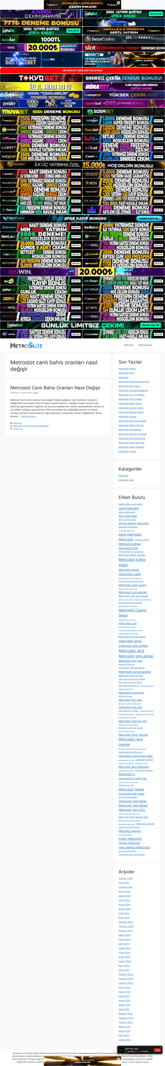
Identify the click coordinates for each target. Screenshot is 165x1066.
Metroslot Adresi (127, 368)
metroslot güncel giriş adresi (132, 679)
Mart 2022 (124, 1035)
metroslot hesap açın (147, 686)
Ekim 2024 (124, 913)
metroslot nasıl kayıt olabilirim (128, 725)
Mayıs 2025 (125, 891)
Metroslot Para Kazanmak (132, 438)
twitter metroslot (129, 842)
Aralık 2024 (124, 904)
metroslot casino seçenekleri (128, 606)
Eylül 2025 (124, 883)
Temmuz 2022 (126, 1018)
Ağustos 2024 (126, 922)
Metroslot (129, 345)
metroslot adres (141, 540)
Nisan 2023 (125, 992)
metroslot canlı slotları (126, 599)
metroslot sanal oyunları (126, 760)
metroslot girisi (130, 641)
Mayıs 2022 (125, 1026)
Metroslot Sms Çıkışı (129, 386)
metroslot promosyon (131, 752)
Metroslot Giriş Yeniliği (130, 399)
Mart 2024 (124, 944)
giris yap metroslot (127, 519)
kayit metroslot (130, 534)
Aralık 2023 (124, 957)
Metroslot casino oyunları (130, 603)
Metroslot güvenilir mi (129, 685)
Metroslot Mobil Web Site (132, 443)
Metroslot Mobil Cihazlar (131, 425)
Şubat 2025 (125, 896)
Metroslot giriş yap (130, 660)
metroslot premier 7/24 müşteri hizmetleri (132, 749)
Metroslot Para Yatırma (133, 734)
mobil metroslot (130, 838)
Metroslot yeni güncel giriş (133, 817)
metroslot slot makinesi (126, 763)
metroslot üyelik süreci (129, 827)
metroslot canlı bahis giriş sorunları (130, 578)
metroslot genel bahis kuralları (128, 633)
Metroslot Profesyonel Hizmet (134, 381)
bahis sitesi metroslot (131, 504)
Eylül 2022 (124, 1009)
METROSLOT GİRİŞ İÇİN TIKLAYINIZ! (82, 70)
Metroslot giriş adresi (136, 656)
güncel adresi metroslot (134, 523)
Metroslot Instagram (131, 692)
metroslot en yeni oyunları (127, 627)
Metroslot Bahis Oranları (132, 555)
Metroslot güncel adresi (135, 671)
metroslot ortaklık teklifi (126, 731)
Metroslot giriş (131, 650)
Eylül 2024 (124, 917)
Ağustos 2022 (126, 1013)
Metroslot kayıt (126, 696)
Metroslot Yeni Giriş (132, 809)
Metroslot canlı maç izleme (133, 596)
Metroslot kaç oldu (130, 699)
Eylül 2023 (124, 970)
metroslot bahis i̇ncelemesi (131, 551)
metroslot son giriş (141, 763)
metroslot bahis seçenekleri (132, 854)
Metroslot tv (127, 774)
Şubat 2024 (125, 948)
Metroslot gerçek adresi (132, 636)
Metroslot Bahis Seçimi (130, 403)
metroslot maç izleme (129, 711)
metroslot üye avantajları (127, 824)
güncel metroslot (128, 526)
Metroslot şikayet (130, 831)
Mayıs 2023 (125, 987)
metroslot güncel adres (132, 667)
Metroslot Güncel (127, 664)
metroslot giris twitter (133, 645)
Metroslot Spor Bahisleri (134, 766)
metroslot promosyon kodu (136, 755)
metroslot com (128, 623)
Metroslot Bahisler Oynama (133, 434)
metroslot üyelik (145, 823)
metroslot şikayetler (125, 835)
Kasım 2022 (125, 1005)
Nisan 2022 (124, 1031)
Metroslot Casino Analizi (131, 408)
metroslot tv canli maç (133, 778)
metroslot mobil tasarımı (126, 714)
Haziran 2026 (126, 878)
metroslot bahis (128, 548)
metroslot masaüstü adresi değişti (130, 704)
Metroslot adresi (130, 544)
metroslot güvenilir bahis (130, 682)
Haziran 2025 (126, 887)
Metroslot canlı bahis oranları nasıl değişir (31, 426)
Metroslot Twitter (131, 789)
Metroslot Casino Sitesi (133, 613)
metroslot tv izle (126, 785)
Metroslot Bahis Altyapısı (131, 447)
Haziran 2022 (126, 1022)
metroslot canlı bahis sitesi (131, 581)
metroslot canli (130, 574)
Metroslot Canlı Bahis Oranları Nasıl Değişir (55, 387)
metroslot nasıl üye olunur (131, 728)
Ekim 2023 (124, 965)
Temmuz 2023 (126, 978)
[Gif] (82, 165)
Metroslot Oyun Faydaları (132, 395)
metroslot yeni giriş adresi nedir (129, 814)
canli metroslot (129, 508)
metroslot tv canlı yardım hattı (128, 782)
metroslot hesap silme (126, 689)
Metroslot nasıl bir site (133, 721)
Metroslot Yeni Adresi (133, 805)
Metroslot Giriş (145, 345)
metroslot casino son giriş (127, 620)
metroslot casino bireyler (142, 599)
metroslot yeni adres (133, 801)
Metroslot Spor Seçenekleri (132, 421)
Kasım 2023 (125, 961)
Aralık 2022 (124, 1000)
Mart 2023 (124, 996)
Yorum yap (18, 429)
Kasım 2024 (125, 909)
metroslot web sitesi (131, 793)
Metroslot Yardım (127, 451)
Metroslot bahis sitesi (132, 562)
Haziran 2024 (126, 931)
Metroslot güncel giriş (131, 675)
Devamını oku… (29, 416)
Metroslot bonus (129, 569)
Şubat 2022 (125, 1040)
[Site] (41, 120)
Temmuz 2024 (126, 926)
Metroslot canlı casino (132, 585)
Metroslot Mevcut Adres (131, 412)
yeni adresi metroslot (134, 847)
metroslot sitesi (144, 759)
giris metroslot (128, 515)
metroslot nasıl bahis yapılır (128, 717)
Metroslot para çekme (131, 742)
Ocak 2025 (124, 900)
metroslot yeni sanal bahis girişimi (130, 820)
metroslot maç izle (130, 707)
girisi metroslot (127, 512)
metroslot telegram (144, 770)
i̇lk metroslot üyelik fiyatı (127, 530)
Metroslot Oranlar (128, 416)
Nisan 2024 (125, 939)
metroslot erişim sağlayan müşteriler (130, 630)
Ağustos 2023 (126, 974)
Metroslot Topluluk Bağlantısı (133, 390)
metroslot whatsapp (128, 797)
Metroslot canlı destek (133, 592)
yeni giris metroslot (128, 851)
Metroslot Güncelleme (130, 429)
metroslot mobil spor (146, 711)
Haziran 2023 (126, 983)
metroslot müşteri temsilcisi (145, 714)
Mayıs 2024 (125, 935)
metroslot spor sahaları (126, 770)
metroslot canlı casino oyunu (128, 589)
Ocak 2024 (124, 952)
